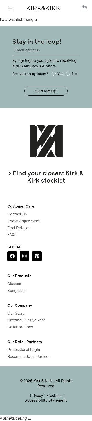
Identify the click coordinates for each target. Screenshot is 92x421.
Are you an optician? (30, 73)
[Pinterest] (37, 256)
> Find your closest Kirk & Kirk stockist (46, 177)
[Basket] (84, 8)
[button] (78, 8)
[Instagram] (24, 256)
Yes (60, 74)
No (74, 74)
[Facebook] (12, 256)
